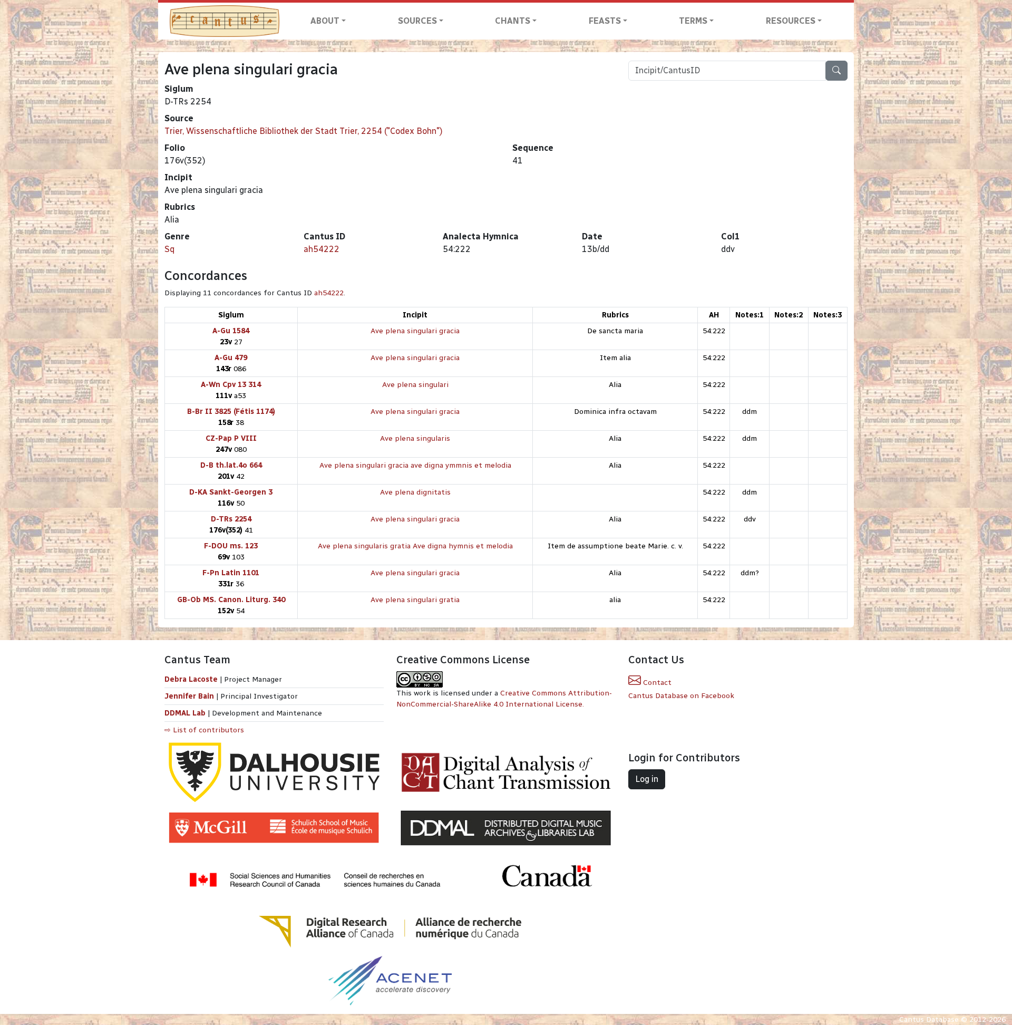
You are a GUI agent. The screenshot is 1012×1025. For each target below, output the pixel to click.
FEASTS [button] (605, 21)
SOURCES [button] (417, 21)
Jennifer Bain (190, 696)
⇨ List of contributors (204, 730)
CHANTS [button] (512, 21)
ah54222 (321, 249)
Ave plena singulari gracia (415, 330)
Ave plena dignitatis (415, 492)
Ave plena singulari (415, 384)
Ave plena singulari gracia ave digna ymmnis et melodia (415, 465)
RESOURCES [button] (790, 21)
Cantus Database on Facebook (681, 695)
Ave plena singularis (415, 438)
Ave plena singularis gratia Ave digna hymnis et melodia (415, 545)
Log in (646, 779)
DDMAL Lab (185, 713)
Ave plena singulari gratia (415, 599)
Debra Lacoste (191, 679)
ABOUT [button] (324, 21)
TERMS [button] (693, 21)
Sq (169, 249)
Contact (656, 682)
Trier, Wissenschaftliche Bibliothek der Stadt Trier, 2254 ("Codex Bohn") (303, 131)
